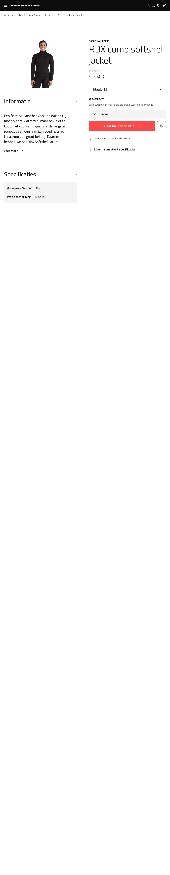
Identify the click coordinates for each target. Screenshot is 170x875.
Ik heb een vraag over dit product (113, 138)
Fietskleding (17, 15)
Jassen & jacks (34, 15)
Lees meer (11, 150)
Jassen (48, 15)
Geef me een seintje (119, 126)
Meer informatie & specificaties (115, 149)
